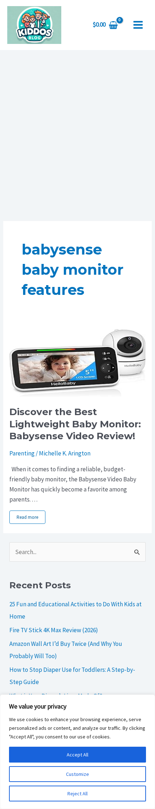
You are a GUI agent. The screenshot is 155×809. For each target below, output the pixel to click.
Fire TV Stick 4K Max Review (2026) (53, 630)
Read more (27, 517)
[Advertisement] (77, 131)
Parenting (22, 453)
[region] (77, 752)
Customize (77, 774)
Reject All (77, 793)
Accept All (77, 754)
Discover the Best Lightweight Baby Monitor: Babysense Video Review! (75, 424)
